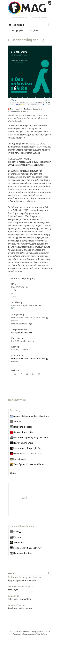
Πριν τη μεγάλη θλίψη (23, 443)
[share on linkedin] (33, 374)
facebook (12, 608)
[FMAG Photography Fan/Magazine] (30, 11)
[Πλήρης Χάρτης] (12, 308)
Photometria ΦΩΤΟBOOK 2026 (27, 454)
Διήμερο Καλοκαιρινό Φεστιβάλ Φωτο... (31, 416)
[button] (16, 24)
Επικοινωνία (29, 580)
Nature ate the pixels (22, 427)
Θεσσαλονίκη (38, 109)
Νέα (11, 109)
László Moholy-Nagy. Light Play (27, 448)
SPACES (17, 421)
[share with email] (15, 374)
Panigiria (17, 537)
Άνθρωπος (18, 542)
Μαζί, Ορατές (19, 459)
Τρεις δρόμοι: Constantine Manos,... (29, 464)
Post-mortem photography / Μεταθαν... (31, 437)
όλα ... (13, 473)
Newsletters (25, 599)
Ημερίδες (18, 109)
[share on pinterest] (39, 374)
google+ (30, 608)
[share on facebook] (21, 374)
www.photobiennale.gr (21, 333)
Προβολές (28, 109)
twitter (21, 608)
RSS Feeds (13, 599)
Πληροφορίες (15, 580)
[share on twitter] (27, 374)
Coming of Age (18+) (23, 432)
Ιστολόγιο (13, 590)
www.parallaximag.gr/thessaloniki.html (26, 165)
